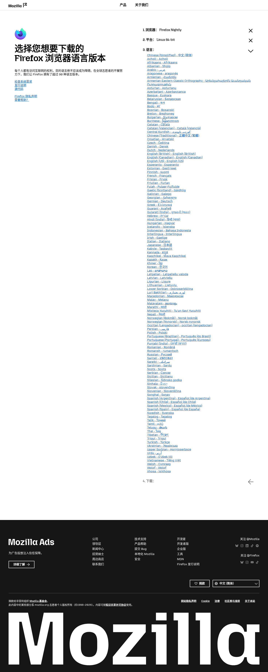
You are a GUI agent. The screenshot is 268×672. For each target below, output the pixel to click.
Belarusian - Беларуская (164, 99)
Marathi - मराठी (157, 307)
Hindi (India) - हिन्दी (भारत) (163, 219)
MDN (180, 559)
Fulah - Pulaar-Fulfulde (163, 186)
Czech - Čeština (158, 143)
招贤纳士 (98, 554)
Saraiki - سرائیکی (158, 362)
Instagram (242, 546)
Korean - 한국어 (157, 267)
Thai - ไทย (154, 431)
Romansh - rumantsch (162, 351)
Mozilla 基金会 (38, 601)
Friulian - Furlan (158, 183)
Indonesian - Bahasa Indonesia (169, 230)
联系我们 (98, 564)
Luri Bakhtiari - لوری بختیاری (166, 292)
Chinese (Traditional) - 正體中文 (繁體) (173, 135)
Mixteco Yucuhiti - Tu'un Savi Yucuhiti (174, 310)
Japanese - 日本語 (159, 245)
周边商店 (98, 559)
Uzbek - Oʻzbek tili (159, 456)
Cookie (205, 601)
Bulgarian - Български (162, 117)
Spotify (257, 546)
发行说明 (20, 85)
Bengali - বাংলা (156, 102)
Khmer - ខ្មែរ (154, 263)
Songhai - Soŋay (158, 394)
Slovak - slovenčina (161, 387)
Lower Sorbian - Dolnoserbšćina (170, 289)
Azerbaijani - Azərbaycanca (166, 91)
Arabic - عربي (156, 70)
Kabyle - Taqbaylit (159, 248)
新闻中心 (98, 549)
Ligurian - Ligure (158, 281)
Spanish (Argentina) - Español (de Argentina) (178, 398)
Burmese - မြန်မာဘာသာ (163, 121)
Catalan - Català (158, 124)
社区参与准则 (232, 601)
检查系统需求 (23, 81)
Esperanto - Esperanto (163, 164)
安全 (137, 559)
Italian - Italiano (158, 241)
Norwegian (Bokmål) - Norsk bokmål (172, 318)
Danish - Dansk (157, 146)
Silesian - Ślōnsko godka (164, 380)
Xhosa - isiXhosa (159, 471)
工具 (180, 554)
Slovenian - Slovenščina (164, 391)
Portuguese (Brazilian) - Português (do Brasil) (179, 336)
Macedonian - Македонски (165, 296)
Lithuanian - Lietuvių (162, 285)
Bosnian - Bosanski (160, 110)
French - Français (159, 175)
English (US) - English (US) (165, 161)
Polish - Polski (157, 332)
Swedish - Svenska (160, 413)
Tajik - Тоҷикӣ (156, 420)
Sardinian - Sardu (159, 365)
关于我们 (141, 5)
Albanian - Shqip (158, 66)
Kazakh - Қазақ (157, 259)
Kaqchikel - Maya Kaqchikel (166, 256)
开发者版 (183, 544)
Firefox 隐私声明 (26, 96)
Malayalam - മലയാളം (162, 303)
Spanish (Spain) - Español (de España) (173, 409)
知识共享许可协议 (116, 604)
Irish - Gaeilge (157, 237)
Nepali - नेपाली (156, 314)
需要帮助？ (22, 100)
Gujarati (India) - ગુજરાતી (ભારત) (168, 212)
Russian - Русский (159, 354)
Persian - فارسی (158, 329)
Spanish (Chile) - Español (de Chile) (171, 402)
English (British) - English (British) (171, 153)
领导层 (96, 544)
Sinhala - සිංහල (157, 383)
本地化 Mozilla (144, 554)
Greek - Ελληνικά (159, 205)
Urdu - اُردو (154, 453)
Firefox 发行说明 (188, 564)
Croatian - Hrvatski (160, 139)
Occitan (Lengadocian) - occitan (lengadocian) (179, 325)
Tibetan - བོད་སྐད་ (158, 435)
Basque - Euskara (159, 95)
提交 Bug (141, 549)
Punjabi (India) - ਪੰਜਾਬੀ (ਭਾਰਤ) (167, 343)
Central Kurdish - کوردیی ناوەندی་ (169, 132)
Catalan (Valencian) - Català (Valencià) (174, 128)
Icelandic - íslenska (161, 227)
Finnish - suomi (158, 172)
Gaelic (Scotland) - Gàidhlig (166, 190)
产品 (123, 5)
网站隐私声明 (188, 601)
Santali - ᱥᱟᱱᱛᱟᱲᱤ (160, 358)
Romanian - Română (161, 347)
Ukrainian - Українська (162, 446)
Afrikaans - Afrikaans (162, 62)
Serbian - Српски (158, 373)
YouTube (252, 562)
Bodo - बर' (153, 106)
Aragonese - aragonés (162, 73)
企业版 (181, 549)
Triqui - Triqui (156, 438)
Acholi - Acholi (157, 59)
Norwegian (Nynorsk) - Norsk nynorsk (173, 321)
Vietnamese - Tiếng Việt (164, 460)
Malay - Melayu (158, 300)
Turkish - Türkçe (158, 442)
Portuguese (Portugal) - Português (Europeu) (178, 340)
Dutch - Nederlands (160, 150)
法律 (217, 601)
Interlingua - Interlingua (164, 234)
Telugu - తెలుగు (157, 427)
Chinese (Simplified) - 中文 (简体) (169, 55)
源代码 (19, 89)
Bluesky (237, 546)
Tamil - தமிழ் (155, 424)
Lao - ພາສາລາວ (157, 270)
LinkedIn (247, 546)
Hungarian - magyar (161, 223)
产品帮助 (140, 544)
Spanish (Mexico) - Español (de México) (174, 405)
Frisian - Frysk (157, 179)
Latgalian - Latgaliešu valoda (167, 274)
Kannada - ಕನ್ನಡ (157, 252)
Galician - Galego (159, 194)
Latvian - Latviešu (159, 278)
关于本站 (250, 601)
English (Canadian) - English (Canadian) (175, 157)
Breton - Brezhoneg (160, 113)
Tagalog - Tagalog (159, 416)
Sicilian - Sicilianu (160, 376)
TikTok (252, 546)
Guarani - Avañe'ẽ (159, 208)
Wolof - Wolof (156, 467)
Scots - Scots (156, 369)
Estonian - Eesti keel (161, 168)
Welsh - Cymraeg (159, 464)
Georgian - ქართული (161, 197)
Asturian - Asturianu (161, 88)
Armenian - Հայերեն (161, 77)
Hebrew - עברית (157, 216)
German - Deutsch (160, 201)
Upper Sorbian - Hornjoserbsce (169, 449)
